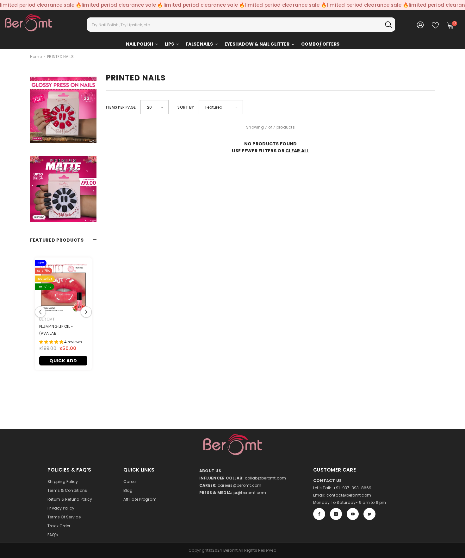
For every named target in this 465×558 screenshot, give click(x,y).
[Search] (241, 24)
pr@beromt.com (249, 492)
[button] (40, 312)
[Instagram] (336, 514)
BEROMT (47, 319)
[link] (63, 110)
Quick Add (63, 361)
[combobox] (234, 24)
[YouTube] (353, 514)
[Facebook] (319, 514)
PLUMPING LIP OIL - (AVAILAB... (56, 330)
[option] (63, 317)
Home (36, 56)
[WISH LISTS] (435, 24)
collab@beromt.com (265, 478)
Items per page (121, 107)
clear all (297, 151)
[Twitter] (369, 514)
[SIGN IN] (420, 24)
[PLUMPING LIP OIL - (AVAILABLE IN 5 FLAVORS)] (63, 288)
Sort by (185, 107)
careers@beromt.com (239, 485)
